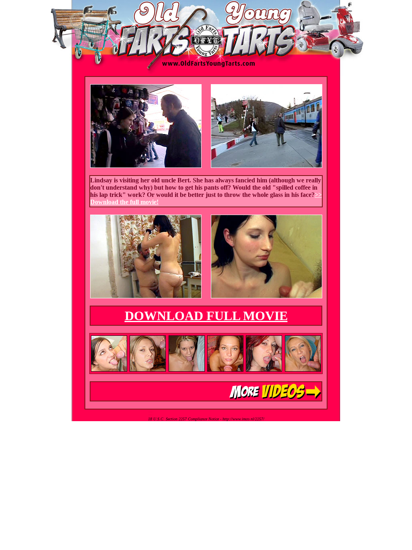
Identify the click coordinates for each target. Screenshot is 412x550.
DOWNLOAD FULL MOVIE (206, 315)
